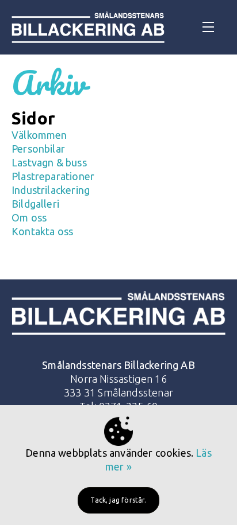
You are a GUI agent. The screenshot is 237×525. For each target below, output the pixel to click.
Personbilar (38, 148)
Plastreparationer (53, 176)
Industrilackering (51, 190)
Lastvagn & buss (49, 162)
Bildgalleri (35, 203)
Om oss (29, 217)
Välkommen (39, 135)
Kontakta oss (42, 231)
